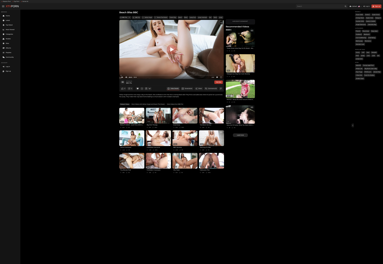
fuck (357, 55)
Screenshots (188, 88)
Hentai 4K (25, 1)
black (215, 17)
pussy (220, 17)
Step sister (374, 31)
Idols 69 (358, 65)
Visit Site (218, 82)
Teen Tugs (359, 72)
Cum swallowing (361, 37)
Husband (359, 34)
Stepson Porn (7, 1)
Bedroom (367, 34)
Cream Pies (173, 17)
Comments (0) (212, 88)
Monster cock (360, 44)
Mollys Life (359, 68)
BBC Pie (137, 17)
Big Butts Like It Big (371, 68)
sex (378, 55)
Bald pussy (359, 41)
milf (363, 52)
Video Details (175, 88)
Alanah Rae (377, 72)
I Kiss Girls (359, 75)
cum (368, 55)
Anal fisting (371, 37)
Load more (240, 135)
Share (200, 88)
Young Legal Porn (368, 65)
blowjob (374, 52)
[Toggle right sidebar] (352, 125)
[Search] (346, 6)
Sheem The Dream (162, 17)
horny (357, 52)
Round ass (366, 31)
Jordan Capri (360, 78)
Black (185, 17)
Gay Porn (16, 1)
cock (373, 55)
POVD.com (368, 72)
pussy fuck (193, 17)
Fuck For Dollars (369, 75)
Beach (180, 17)
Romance (368, 41)
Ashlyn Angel (148, 17)
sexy (368, 52)
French (358, 31)
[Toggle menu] (3, 6)
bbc (210, 17)
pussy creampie (202, 17)
